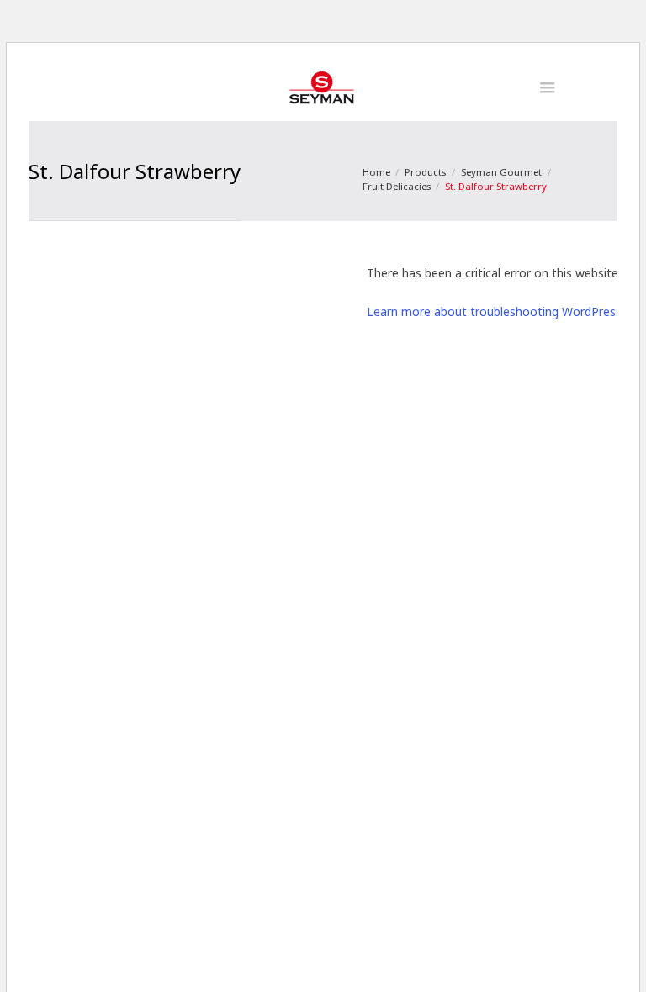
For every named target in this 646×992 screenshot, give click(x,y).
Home (376, 172)
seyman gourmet (501, 172)
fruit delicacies (397, 186)
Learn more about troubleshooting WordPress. (495, 311)
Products (425, 172)
